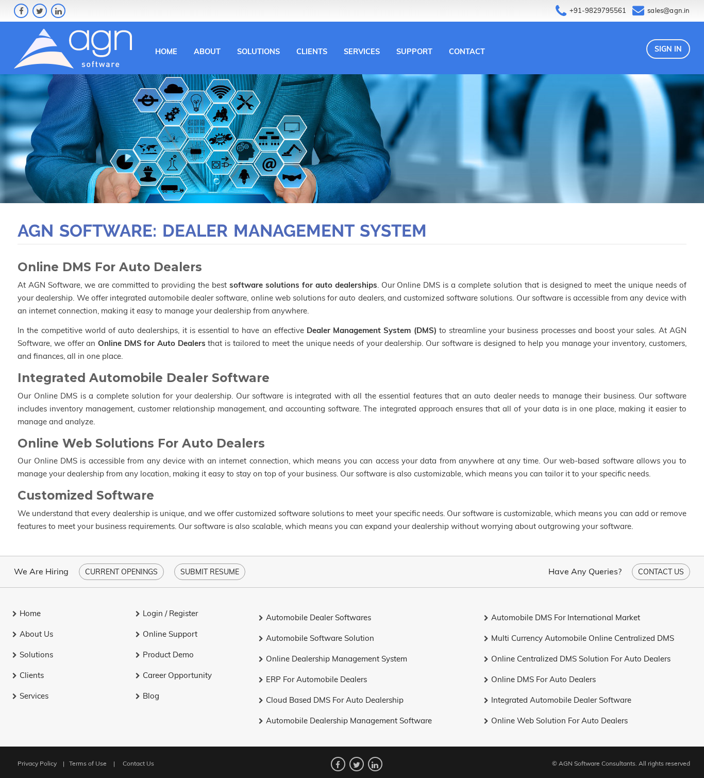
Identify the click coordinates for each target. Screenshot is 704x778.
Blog (151, 696)
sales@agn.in (668, 10)
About (207, 51)
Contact (467, 51)
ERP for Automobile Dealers (316, 679)
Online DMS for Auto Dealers (543, 679)
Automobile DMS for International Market (565, 617)
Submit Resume (209, 571)
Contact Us (661, 571)
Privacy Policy (37, 763)
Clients (311, 51)
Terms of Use (88, 763)
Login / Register (170, 613)
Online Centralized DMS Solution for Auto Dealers (581, 659)
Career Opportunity (177, 675)
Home (166, 51)
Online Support (170, 634)
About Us (36, 634)
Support (414, 51)
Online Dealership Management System (336, 659)
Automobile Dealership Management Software (349, 720)
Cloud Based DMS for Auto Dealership (335, 700)
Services (362, 51)
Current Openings (121, 571)
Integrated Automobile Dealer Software (561, 700)
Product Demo (168, 654)
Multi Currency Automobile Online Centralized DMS (582, 638)
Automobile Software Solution (320, 638)
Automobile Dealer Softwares (318, 617)
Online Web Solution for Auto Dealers (559, 720)
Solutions (258, 51)
